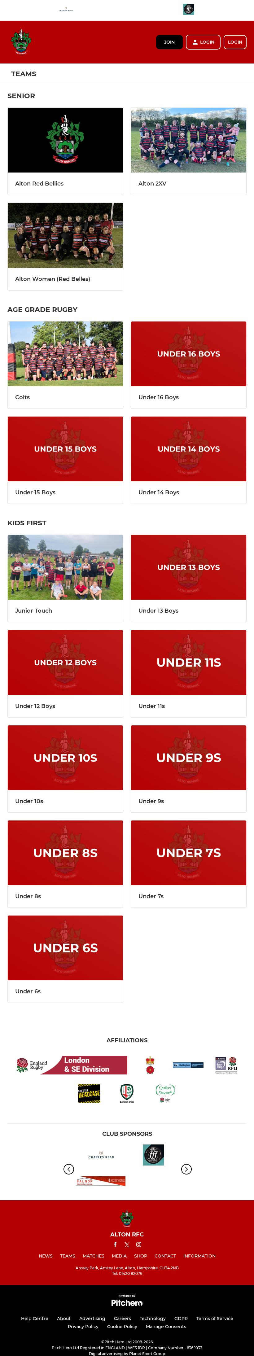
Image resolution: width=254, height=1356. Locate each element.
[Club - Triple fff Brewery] (189, 10)
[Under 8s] (65, 852)
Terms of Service (214, 1318)
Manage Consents (166, 1326)
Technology (153, 1318)
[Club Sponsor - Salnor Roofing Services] (100, 1182)
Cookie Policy (122, 1326)
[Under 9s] (188, 757)
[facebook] (115, 1245)
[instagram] (139, 1245)
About (64, 1318)
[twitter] (127, 1245)
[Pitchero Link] (127, 1304)
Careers (122, 1318)
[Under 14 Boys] (188, 449)
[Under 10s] (65, 757)
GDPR (181, 1318)
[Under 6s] (65, 948)
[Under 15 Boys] (65, 449)
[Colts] (65, 354)
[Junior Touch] (65, 567)
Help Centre (34, 1318)
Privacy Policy (83, 1326)
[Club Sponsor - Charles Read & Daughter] (65, 10)
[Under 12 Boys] (65, 662)
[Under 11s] (188, 662)
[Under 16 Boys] (188, 354)
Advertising (92, 1318)
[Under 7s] (188, 852)
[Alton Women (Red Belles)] (65, 235)
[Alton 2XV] (188, 140)
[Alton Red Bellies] (65, 140)
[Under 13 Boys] (188, 567)
